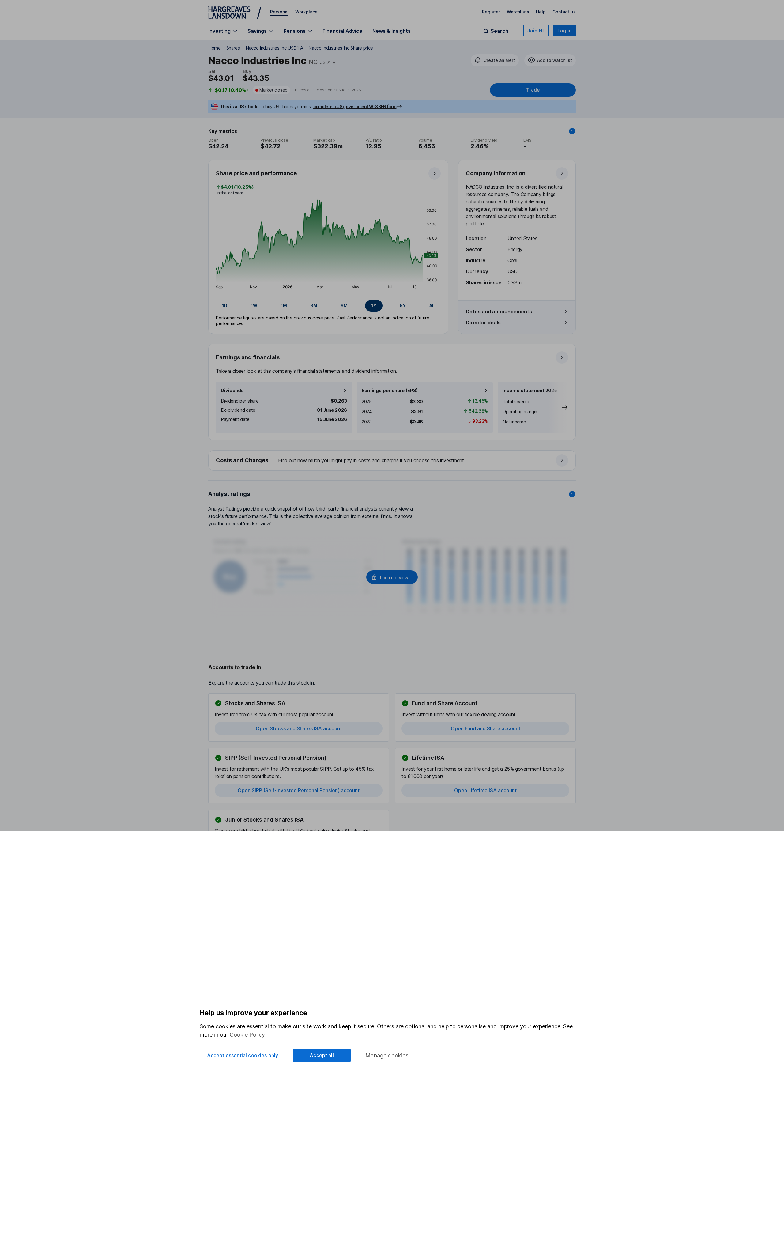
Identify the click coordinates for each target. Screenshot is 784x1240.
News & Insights (391, 31)
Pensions (295, 31)
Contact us (564, 11)
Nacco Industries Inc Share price (340, 48)
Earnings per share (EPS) (390, 390)
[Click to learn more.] (572, 131)
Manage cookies (387, 1055)
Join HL (536, 31)
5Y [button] (403, 305)
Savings (257, 31)
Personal (279, 11)
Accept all (322, 1055)
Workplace (306, 11)
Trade (533, 90)
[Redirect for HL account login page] (392, 577)
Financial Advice (342, 31)
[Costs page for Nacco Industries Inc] (392, 461)
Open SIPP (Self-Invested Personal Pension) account (299, 790)
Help (541, 11)
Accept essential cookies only (242, 1055)
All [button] (432, 305)
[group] (328, 306)
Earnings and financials (248, 357)
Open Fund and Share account (485, 728)
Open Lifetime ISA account (485, 790)
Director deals (483, 322)
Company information (496, 173)
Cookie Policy (247, 1034)
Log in (564, 31)
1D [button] (224, 305)
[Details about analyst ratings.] (572, 494)
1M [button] (284, 305)
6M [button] (344, 305)
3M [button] (314, 305)
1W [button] (254, 305)
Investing (219, 31)
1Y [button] (373, 305)
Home (214, 48)
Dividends (232, 390)
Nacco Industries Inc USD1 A (274, 48)
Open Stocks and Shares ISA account (299, 728)
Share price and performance (256, 173)
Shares (233, 48)
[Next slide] (558, 407)
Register (491, 11)
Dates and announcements (499, 311)
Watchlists (518, 11)
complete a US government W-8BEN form (354, 106)
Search (499, 31)
